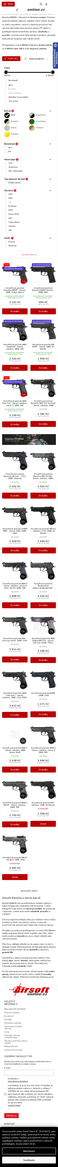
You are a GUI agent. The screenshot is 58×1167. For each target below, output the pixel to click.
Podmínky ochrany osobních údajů (12, 1036)
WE (10, 230)
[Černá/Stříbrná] (32, 115)
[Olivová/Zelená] (32, 122)
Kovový (11, 241)
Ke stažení (8, 1016)
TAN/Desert (39, 128)
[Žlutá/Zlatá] (7, 134)
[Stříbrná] (7, 128)
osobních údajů (14, 1105)
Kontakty (8, 1019)
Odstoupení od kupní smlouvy (13, 1027)
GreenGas (13, 167)
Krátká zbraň (14, 182)
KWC (10, 210)
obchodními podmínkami (18, 1081)
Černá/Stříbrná (40, 115)
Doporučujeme (15, 93)
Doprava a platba (12, 1012)
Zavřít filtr (13, 58)
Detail (43, 824)
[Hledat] (41, 4)
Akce (10, 85)
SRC (10, 218)
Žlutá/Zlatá (14, 134)
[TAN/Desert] (32, 128)
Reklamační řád (11, 1046)
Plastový (12, 245)
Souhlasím (29, 1160)
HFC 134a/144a (15, 171)
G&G (10, 198)
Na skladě (13, 80)
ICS (9, 202)
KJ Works (12, 206)
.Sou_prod (13, 101)
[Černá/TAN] (7, 122)
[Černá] (7, 115)
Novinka (12, 89)
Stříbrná (13, 128)
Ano (10, 147)
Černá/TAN (14, 121)
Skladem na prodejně (18, 97)
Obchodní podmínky (12, 1023)
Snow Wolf (13, 214)
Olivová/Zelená (40, 121)
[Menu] (8, 4)
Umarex (11, 226)
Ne (9, 151)
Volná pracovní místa (13, 1050)
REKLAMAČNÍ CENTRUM (14, 1009)
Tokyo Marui (14, 222)
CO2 (10, 163)
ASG (10, 194)
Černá (13, 115)
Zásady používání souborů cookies (15, 1042)
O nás (6, 1032)
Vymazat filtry (27, 254)
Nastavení (29, 1151)
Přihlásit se (11, 1115)
